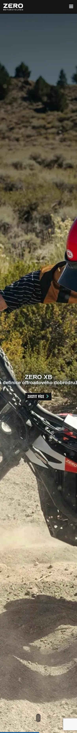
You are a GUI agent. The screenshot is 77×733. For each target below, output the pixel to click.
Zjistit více (36, 396)
